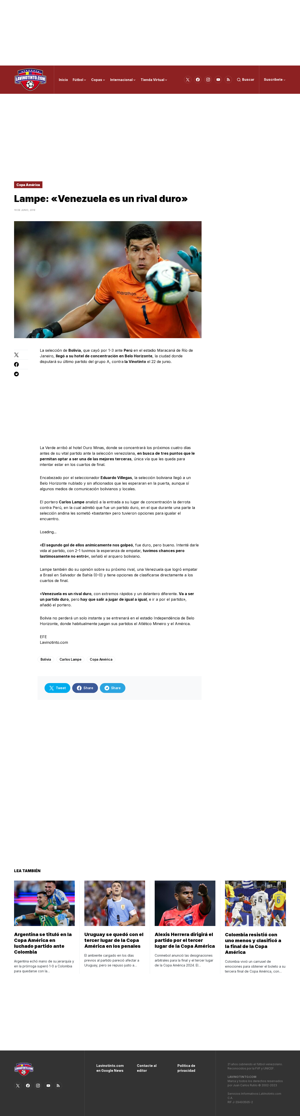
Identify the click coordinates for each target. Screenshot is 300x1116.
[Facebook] (198, 79)
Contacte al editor (147, 1068)
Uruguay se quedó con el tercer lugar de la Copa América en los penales (113, 940)
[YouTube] (218, 79)
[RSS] (228, 79)
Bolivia (46, 659)
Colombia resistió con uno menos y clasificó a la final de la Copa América (253, 943)
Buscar (248, 79)
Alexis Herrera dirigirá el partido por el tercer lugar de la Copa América (185, 940)
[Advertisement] (150, 33)
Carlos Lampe (71, 659)
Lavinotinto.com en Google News (109, 1068)
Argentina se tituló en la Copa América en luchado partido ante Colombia (43, 943)
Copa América (28, 185)
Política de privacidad (186, 1068)
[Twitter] (187, 79)
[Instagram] (208, 79)
